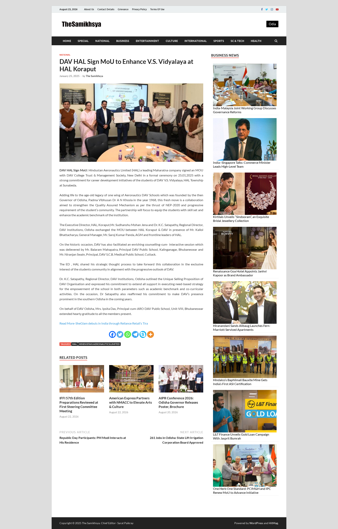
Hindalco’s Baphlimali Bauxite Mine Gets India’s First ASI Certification (240, 382)
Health (256, 41)
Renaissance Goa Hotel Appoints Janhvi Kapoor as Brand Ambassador (240, 273)
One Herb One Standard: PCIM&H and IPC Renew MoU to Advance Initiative (242, 490)
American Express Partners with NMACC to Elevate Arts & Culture (130, 402)
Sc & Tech (237, 41)
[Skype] (142, 334)
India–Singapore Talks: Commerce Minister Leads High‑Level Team (242, 164)
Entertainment (147, 41)
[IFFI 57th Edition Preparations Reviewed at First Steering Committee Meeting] (81, 393)
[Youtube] (277, 9)
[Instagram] (272, 9)
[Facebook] (262, 9)
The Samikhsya (94, 76)
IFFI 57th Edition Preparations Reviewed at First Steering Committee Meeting (78, 404)
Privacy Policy (139, 9)
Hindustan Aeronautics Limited (99, 344)
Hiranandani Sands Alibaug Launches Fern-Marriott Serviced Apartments (242, 327)
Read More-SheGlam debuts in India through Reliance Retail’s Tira (103, 323)
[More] (150, 334)
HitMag (273, 523)
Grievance (123, 9)
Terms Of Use (157, 9)
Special (83, 41)
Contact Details (105, 9)
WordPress (256, 523)
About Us (89, 9)
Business (122, 41)
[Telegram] (135, 334)
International (195, 41)
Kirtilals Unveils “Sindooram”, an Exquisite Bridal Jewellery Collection (241, 218)
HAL (74, 344)
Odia (272, 24)
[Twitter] (266, 9)
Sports (218, 41)
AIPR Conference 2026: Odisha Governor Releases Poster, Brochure (178, 402)
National (102, 41)
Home (67, 41)
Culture (172, 41)
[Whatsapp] (127, 334)
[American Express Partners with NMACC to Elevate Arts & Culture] (131, 393)
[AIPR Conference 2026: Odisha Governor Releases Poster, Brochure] (181, 393)
